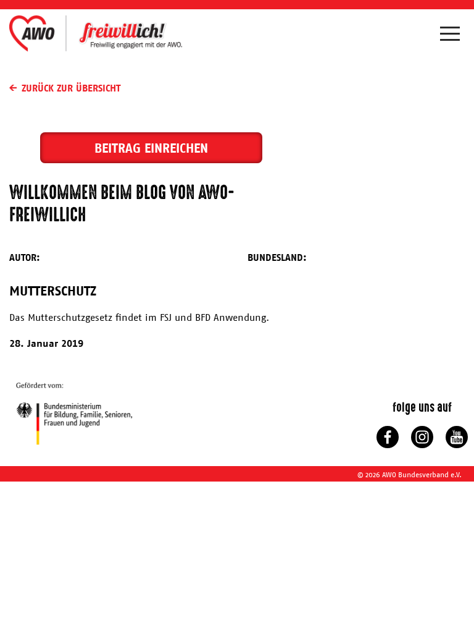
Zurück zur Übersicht (71, 87)
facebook (387, 437)
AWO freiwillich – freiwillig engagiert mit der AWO (95, 33)
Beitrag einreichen (151, 148)
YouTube (457, 437)
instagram (422, 437)
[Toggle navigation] (452, 36)
